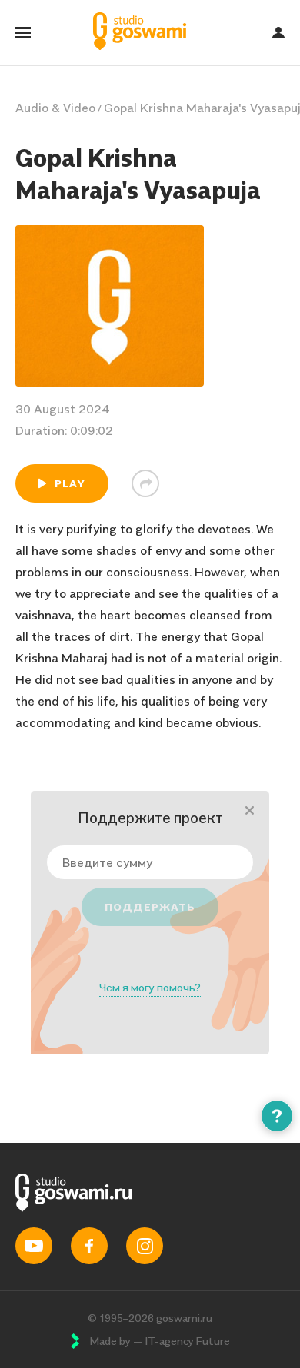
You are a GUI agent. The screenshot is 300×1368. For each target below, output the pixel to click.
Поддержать (150, 906)
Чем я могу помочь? (150, 987)
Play (70, 483)
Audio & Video (55, 107)
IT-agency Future (187, 1340)
